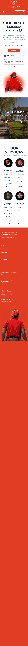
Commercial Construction (20, 204)
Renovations (8, 170)
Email (2, 266)
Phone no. (4, 259)
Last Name (4, 252)
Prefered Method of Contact (8, 272)
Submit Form (6, 281)
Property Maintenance (20, 171)
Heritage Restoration (8, 204)
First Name (4, 245)
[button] (3, 11)
